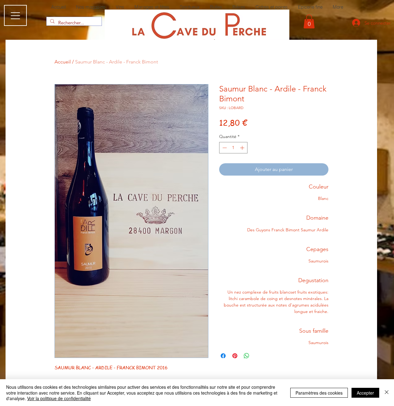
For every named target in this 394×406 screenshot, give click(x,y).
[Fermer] (386, 392)
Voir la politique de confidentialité (59, 398)
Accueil (62, 62)
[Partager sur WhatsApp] (246, 355)
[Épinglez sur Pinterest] (235, 355)
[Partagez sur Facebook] (223, 355)
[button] (309, 21)
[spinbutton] (233, 147)
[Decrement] (224, 147)
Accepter (365, 393)
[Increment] (243, 147)
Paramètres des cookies (319, 393)
